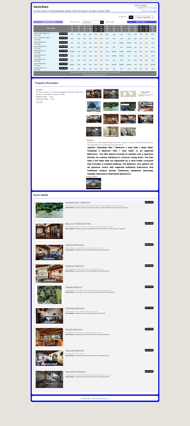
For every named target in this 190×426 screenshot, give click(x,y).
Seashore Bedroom (74, 245)
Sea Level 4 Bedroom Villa (78, 223)
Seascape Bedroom (74, 308)
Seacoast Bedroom (74, 350)
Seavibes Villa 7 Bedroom (77, 202)
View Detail (37, 35)
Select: (110, 22)
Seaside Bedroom (74, 329)
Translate (153, 8)
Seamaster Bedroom (75, 372)
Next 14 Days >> (141, 22)
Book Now (63, 33)
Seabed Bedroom (73, 287)
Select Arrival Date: (75, 22)
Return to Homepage (149, 11)
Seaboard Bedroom (74, 266)
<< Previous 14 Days (48, 22)
